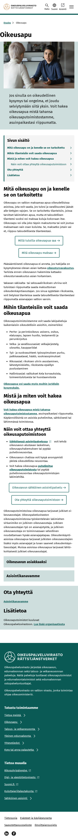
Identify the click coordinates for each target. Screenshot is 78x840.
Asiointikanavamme (16, 601)
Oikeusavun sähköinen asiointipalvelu (37, 487)
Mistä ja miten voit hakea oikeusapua (30, 158)
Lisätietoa (13, 175)
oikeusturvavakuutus (60, 268)
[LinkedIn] (6, 833)
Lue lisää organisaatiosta (49, 624)
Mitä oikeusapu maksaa (37, 253)
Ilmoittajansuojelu (46, 825)
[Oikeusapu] (20, 7)
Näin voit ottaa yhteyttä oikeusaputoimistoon (38, 164)
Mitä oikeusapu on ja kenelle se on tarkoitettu (36, 147)
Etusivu (7, 23)
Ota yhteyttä (15, 169)
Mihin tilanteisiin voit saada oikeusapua (32, 153)
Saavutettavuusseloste (18, 825)
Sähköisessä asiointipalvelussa (28, 441)
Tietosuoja (10, 818)
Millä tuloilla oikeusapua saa (37, 240)
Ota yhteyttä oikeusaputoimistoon (37, 500)
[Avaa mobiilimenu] (71, 7)
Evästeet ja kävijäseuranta (36, 818)
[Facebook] (14, 833)
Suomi (54, 9)
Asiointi (62, 9)
